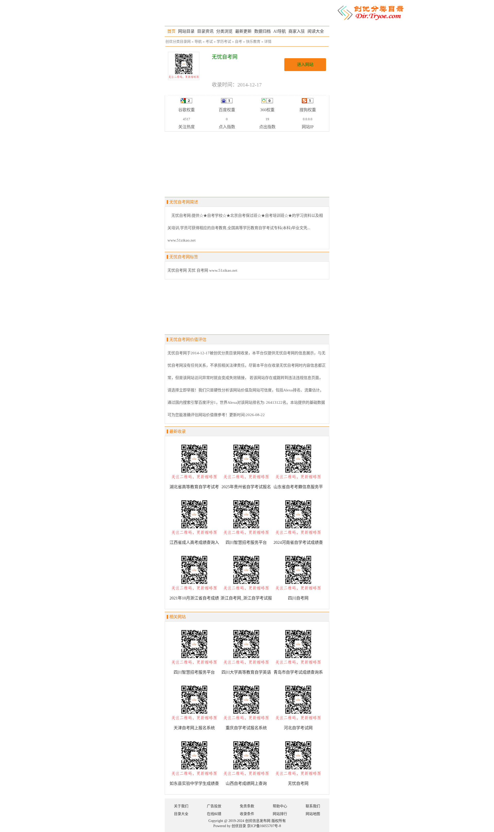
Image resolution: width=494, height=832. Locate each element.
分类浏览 (224, 31)
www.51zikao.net (223, 270)
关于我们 (181, 806)
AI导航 (279, 31)
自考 (238, 42)
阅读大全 (315, 31)
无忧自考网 (177, 270)
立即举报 (187, 390)
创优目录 (239, 826)
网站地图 (313, 814)
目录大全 (181, 814)
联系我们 (313, 806)
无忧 (192, 270)
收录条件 (247, 814)
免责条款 (247, 806)
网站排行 (280, 814)
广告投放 (214, 806)
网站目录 (186, 31)
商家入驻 (296, 31)
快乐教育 (253, 42)
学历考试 (224, 42)
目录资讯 (205, 31)
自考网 (202, 270)
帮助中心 (280, 806)
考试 (209, 42)
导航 (198, 42)
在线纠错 (214, 814)
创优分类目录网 (178, 42)
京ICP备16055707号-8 (264, 826)
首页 (171, 31)
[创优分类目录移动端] (370, 12)
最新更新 (243, 31)
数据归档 (262, 31)
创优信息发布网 (257, 821)
